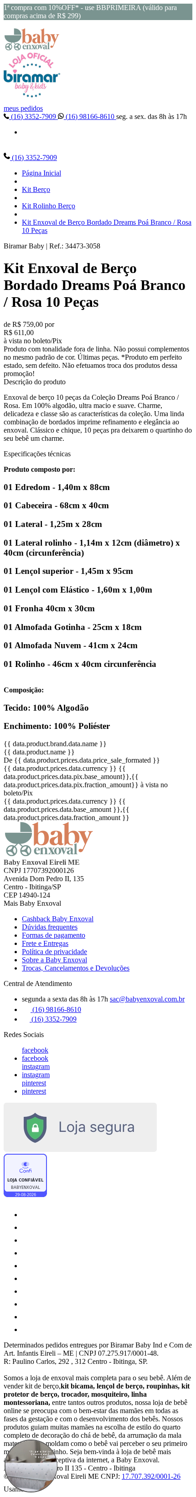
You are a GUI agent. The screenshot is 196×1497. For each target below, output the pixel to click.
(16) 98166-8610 (90, 116)
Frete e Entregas (45, 943)
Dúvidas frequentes (49, 927)
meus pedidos (23, 108)
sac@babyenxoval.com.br (147, 999)
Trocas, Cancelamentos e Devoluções (75, 968)
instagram (36, 1066)
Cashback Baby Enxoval (57, 919)
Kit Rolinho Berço (48, 206)
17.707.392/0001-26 (151, 1476)
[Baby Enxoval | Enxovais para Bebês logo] (32, 48)
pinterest (34, 1083)
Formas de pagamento (53, 935)
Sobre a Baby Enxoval (54, 960)
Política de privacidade (54, 951)
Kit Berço (36, 189)
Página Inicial (41, 173)
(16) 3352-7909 (33, 116)
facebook (35, 1050)
